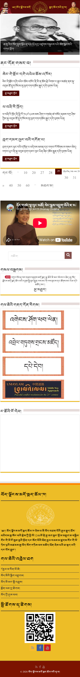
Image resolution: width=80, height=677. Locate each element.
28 (51, 173)
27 (42, 173)
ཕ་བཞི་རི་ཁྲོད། (12, 107)
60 (28, 186)
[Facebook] (40, 647)
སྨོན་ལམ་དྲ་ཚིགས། (10, 588)
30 (66, 178)
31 (75, 178)
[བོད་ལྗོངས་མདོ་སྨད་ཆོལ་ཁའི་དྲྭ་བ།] (40, 8)
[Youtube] (47, 647)
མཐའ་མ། (47, 186)
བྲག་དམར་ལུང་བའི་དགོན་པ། (23, 139)
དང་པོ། (7, 173)
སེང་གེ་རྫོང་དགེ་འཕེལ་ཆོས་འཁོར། (27, 74)
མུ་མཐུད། (40, 289)
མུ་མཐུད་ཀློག (11, 93)
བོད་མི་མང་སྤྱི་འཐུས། (12, 582)
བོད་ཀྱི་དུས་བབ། (9, 594)
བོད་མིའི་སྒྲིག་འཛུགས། (12, 575)
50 (19, 186)
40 (11, 186)
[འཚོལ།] (68, 255)
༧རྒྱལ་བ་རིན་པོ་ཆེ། (10, 569)
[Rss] (32, 647)
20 (34, 173)
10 (25, 173)
